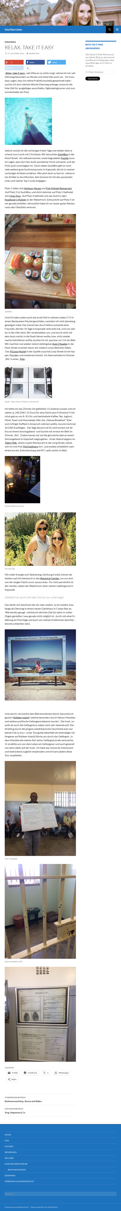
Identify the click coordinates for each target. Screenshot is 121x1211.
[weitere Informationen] (28, 68)
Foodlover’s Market (15, 199)
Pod (22, 358)
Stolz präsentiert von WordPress (44, 1207)
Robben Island (21, 717)
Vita (7, 1140)
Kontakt (9, 1146)
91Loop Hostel (18, 351)
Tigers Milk (11, 442)
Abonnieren (93, 78)
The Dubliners (30, 446)
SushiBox (63, 154)
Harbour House (32, 188)
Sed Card (9, 1158)
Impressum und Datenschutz (19, 1181)
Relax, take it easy (15, 72)
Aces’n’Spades (59, 343)
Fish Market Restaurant (59, 188)
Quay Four (15, 195)
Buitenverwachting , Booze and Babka (23, 1099)
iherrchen (34, 53)
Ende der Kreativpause (16, 1164)
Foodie (65, 158)
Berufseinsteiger (17, 1169)
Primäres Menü (117, 29)
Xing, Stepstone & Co (15, 1111)
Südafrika (10, 42)
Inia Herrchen (13, 29)
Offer (8, 1135)
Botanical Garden (49, 578)
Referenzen (11, 1152)
